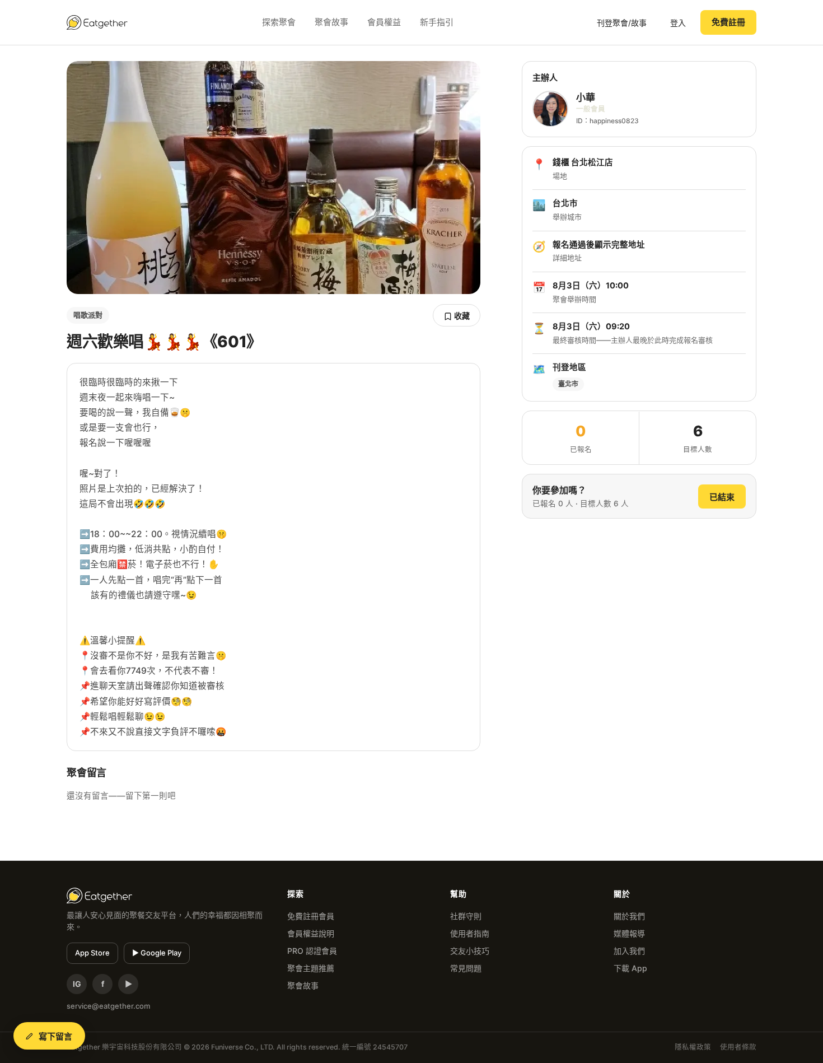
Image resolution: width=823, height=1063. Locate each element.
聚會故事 (331, 22)
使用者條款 (738, 1047)
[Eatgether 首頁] (97, 22)
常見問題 (465, 968)
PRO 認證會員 (312, 950)
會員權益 (384, 22)
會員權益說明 (310, 933)
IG (77, 984)
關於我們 (629, 916)
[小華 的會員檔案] (550, 109)
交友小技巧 (469, 950)
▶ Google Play (156, 952)
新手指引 (436, 22)
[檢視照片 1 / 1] (273, 177)
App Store (92, 952)
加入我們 (629, 950)
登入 (678, 22)
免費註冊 (728, 22)
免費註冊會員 (310, 916)
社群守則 (465, 916)
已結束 (722, 497)
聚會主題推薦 (310, 968)
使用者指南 (469, 933)
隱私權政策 (693, 1047)
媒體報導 (629, 933)
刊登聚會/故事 (622, 22)
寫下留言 (56, 1036)
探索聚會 (279, 22)
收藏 (461, 315)
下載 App (630, 968)
